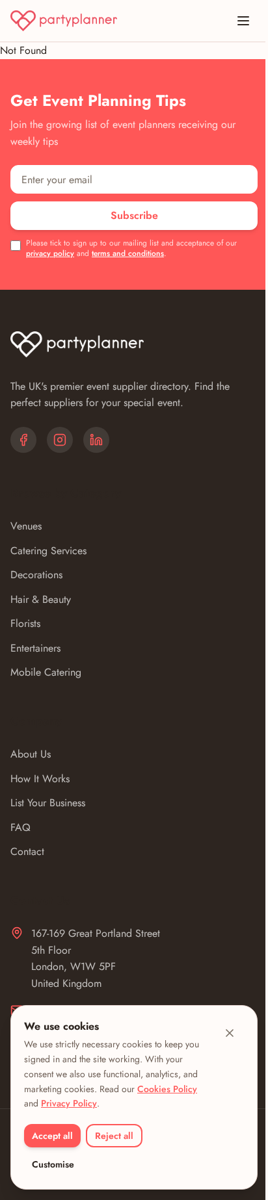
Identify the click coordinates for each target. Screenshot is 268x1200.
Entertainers (35, 648)
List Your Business (47, 802)
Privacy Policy (69, 1103)
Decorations (36, 574)
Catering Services (48, 550)
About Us (30, 754)
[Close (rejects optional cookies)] (229, 1033)
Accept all (52, 1135)
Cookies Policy (167, 1088)
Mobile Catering (45, 672)
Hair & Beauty (40, 599)
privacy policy (50, 253)
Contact (27, 851)
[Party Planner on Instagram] (60, 440)
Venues (26, 525)
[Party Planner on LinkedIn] (96, 440)
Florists (25, 623)
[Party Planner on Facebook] (23, 440)
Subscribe (134, 215)
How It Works (40, 778)
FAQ (20, 827)
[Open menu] (243, 20)
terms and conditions (128, 253)
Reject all (114, 1135)
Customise (53, 1164)
